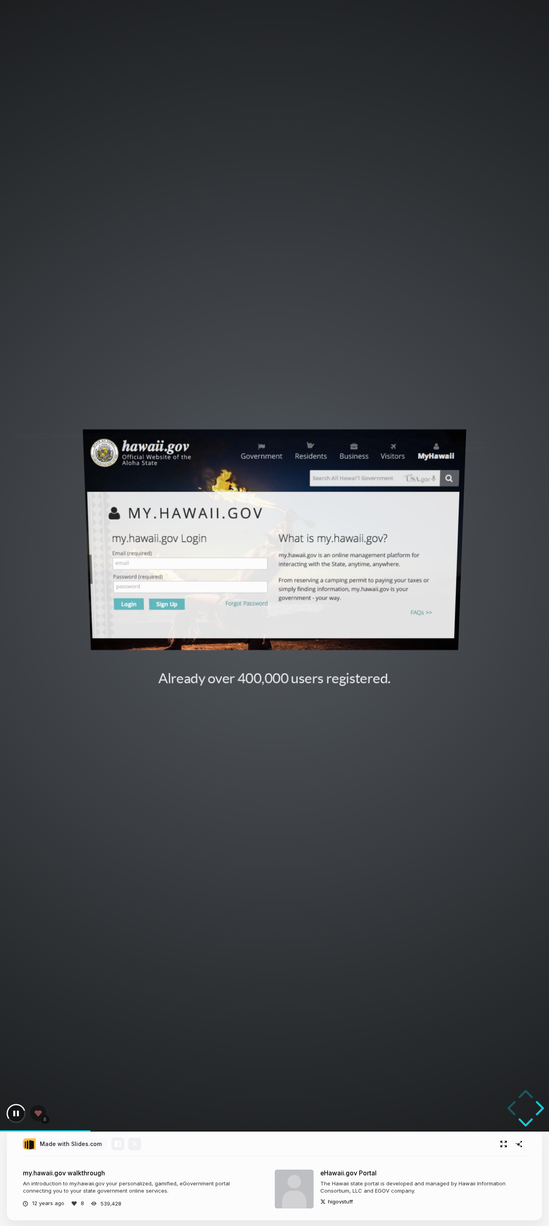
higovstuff (340, 1201)
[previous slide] (513, 1108)
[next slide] (538, 1108)
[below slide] (525, 1124)
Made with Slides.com (71, 1143)
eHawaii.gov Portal (348, 1173)
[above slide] (525, 1095)
